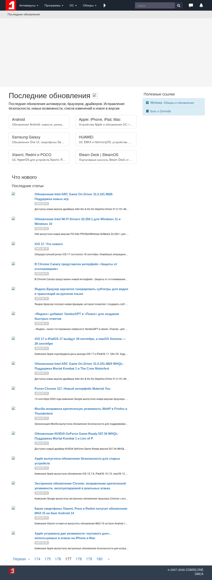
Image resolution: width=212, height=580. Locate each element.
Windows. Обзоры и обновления (171, 102)
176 (58, 558)
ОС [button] (72, 5)
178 (79, 558)
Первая (19, 558)
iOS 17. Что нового (49, 244)
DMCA (199, 574)
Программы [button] (53, 5)
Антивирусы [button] (27, 5)
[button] (105, 5)
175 (48, 558)
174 (37, 558)
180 (99, 558)
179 (89, 558)
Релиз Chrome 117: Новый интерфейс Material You (72, 388)
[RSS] (95, 95)
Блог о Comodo (160, 111)
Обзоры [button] (88, 5)
